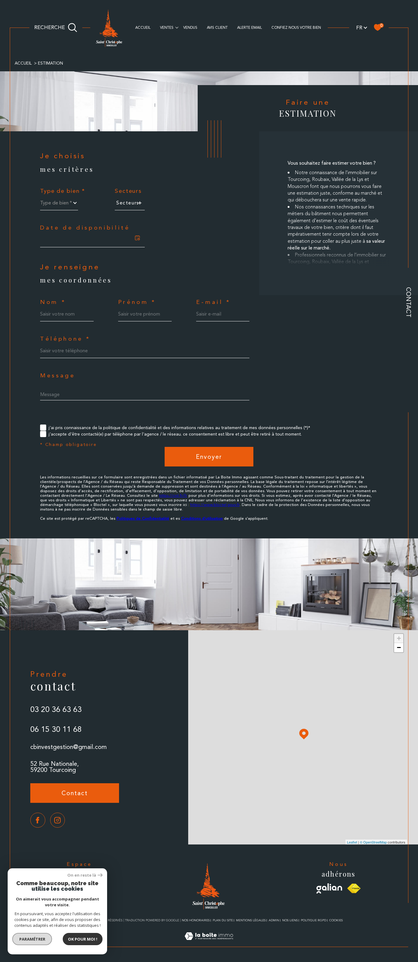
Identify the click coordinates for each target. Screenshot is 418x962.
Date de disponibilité (85, 228)
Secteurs (128, 191)
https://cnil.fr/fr (173, 495)
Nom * (53, 302)
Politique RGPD (313, 920)
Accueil (143, 27)
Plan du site (223, 920)
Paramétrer (32, 939)
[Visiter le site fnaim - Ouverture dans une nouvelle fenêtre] (353, 888)
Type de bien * (62, 191)
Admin (274, 920)
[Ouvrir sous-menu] (177, 27)
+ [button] (399, 638)
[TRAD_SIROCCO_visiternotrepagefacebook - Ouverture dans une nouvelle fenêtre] (37, 820)
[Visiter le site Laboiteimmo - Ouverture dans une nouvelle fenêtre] (208, 943)
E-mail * (213, 302)
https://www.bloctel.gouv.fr (215, 504)
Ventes (167, 27)
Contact (408, 302)
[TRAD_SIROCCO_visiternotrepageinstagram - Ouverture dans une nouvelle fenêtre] (57, 820)
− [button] (399, 647)
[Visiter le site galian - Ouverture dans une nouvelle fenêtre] (329, 888)
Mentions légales (251, 920)
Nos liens (290, 920)
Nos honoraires (196, 920)
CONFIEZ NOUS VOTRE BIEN (296, 27)
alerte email (249, 27)
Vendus (190, 27)
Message (57, 376)
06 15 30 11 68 (56, 729)
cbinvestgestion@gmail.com (68, 747)
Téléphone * (65, 339)
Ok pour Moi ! (82, 939)
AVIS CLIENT (217, 27)
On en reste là (81, 875)
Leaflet (352, 842)
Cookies (336, 920)
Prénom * (137, 302)
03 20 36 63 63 (56, 709)
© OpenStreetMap (373, 842)
